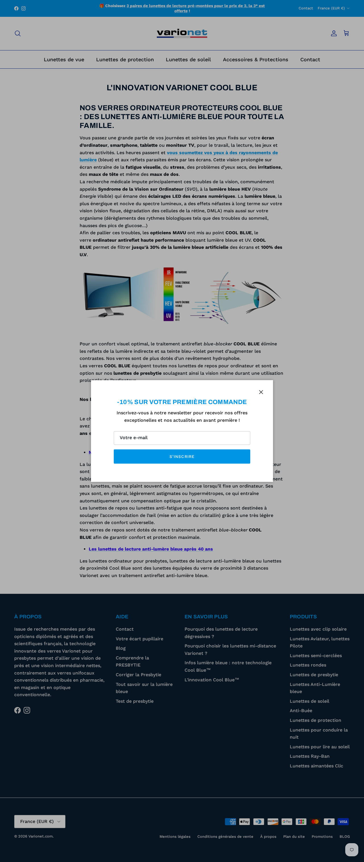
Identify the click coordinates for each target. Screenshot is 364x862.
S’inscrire (182, 456)
